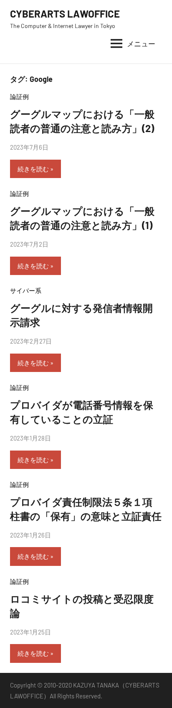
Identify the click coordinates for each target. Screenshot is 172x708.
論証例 (19, 96)
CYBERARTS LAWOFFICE (65, 14)
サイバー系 (29, 290)
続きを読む (33, 169)
